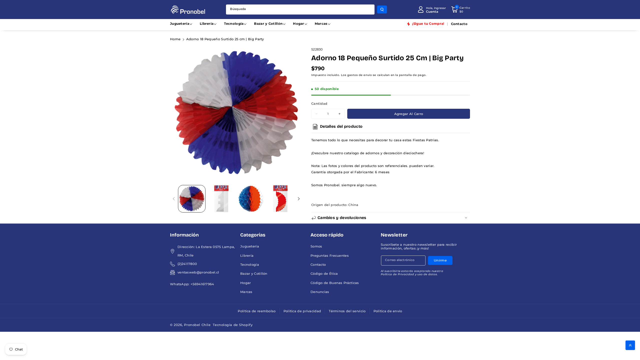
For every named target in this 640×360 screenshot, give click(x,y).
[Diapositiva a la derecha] (298, 198)
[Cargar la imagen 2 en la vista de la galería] (221, 198)
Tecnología (234, 24)
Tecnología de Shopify (232, 325)
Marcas (321, 24)
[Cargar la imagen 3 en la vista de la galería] (250, 198)
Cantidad (319, 104)
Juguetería (179, 24)
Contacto (318, 264)
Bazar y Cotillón (268, 24)
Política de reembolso (257, 311)
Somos (316, 246)
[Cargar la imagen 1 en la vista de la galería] (192, 198)
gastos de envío (359, 75)
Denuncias (319, 292)
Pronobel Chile (197, 325)
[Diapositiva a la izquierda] (174, 198)
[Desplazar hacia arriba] (630, 345)
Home (175, 39)
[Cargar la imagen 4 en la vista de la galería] (280, 198)
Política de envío (388, 311)
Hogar (298, 24)
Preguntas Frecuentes (329, 256)
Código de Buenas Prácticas (334, 283)
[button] (460, 9)
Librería (207, 24)
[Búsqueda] (382, 10)
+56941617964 (202, 284)
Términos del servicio (347, 311)
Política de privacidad (302, 311)
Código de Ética (324, 274)
